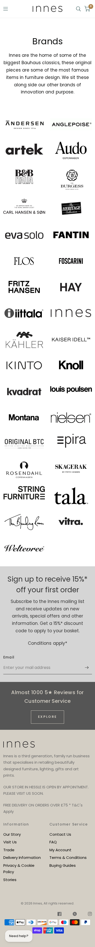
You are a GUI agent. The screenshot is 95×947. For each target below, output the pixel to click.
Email (9, 657)
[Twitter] (75, 914)
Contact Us (60, 834)
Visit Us (10, 842)
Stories (9, 879)
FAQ (53, 842)
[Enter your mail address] (87, 667)
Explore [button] (47, 716)
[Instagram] (87, 914)
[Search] (78, 9)
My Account (60, 850)
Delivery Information (22, 857)
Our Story (12, 834)
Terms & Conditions (68, 857)
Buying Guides (62, 865)
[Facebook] (59, 914)
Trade (8, 850)
